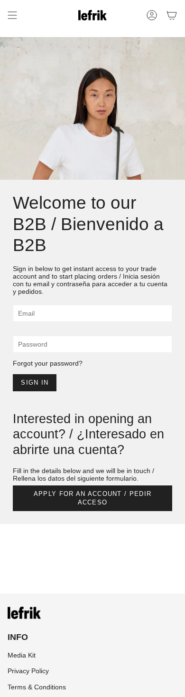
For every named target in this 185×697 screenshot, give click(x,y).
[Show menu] (12, 15)
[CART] (172, 15)
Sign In (34, 382)
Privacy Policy (28, 671)
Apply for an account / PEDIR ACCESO (92, 498)
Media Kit (22, 655)
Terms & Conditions (37, 687)
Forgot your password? (48, 363)
